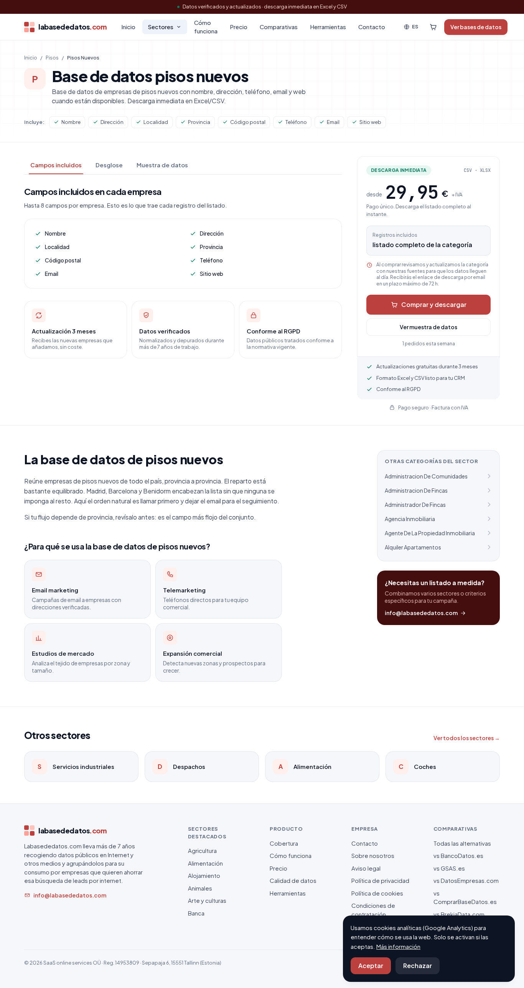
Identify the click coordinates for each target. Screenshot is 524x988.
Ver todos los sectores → (466, 737)
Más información (398, 946)
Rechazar (417, 966)
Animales (200, 888)
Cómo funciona (206, 27)
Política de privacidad (380, 880)
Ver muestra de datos (428, 326)
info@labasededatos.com (421, 612)
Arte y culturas (207, 900)
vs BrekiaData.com (458, 914)
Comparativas (279, 26)
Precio (238, 26)
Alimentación (205, 863)
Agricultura (202, 850)
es (415, 26)
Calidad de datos (293, 880)
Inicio (128, 26)
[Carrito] (433, 27)
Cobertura (284, 843)
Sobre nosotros (372, 855)
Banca (196, 913)
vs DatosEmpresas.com (466, 880)
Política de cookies (377, 893)
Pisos (52, 57)
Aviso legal (366, 868)
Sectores (160, 26)
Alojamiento (204, 875)
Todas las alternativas (462, 843)
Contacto (371, 26)
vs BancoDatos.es (458, 855)
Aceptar (370, 966)
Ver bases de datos (475, 26)
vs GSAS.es (449, 868)
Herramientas (328, 26)
